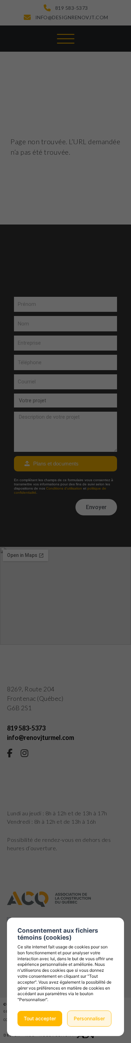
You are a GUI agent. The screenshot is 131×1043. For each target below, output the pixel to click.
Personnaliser (89, 1018)
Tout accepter (40, 1018)
